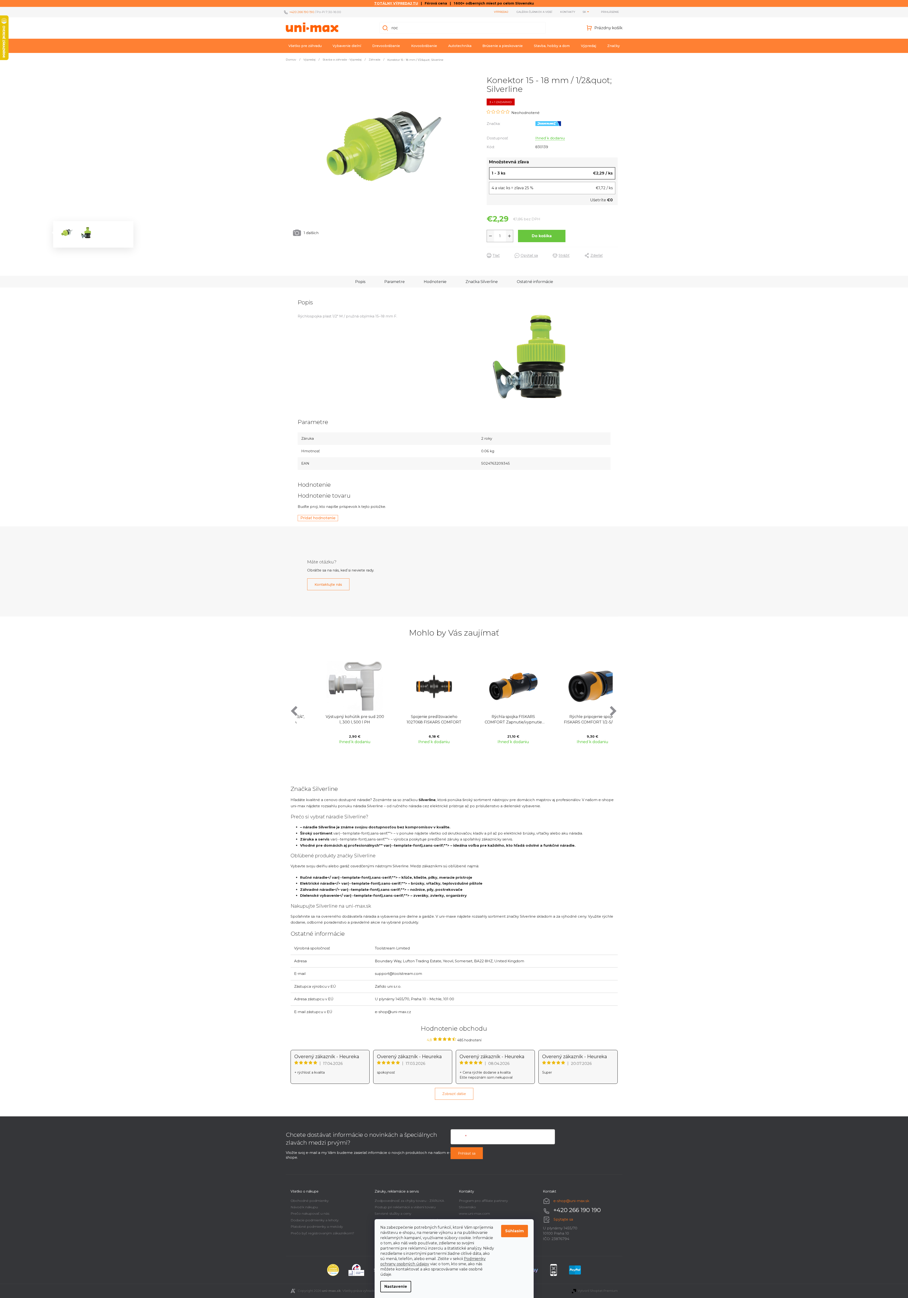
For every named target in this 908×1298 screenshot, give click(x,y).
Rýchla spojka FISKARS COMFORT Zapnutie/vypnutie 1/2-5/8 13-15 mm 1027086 (493, 719)
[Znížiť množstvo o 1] (490, 236)
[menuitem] (305, 46)
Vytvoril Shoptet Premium (598, 1291)
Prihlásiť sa (466, 1153)
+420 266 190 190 (301, 12)
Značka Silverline (482, 281)
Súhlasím (514, 1231)
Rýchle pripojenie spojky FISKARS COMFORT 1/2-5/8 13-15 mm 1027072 (573, 719)
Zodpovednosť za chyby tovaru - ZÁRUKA (409, 1201)
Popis (360, 281)
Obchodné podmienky (310, 1201)
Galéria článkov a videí (534, 12)
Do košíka (542, 236)
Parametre (394, 281)
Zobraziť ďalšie (454, 1094)
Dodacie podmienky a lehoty (315, 1220)
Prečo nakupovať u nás (310, 1213)
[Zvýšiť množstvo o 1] (509, 236)
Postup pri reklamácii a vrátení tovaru (405, 1207)
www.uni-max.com (474, 1213)
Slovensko (467, 1207)
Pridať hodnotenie (317, 518)
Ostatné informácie (535, 281)
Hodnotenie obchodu (454, 1028)
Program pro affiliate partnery (483, 1201)
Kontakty (567, 12)
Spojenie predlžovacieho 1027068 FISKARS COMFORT (414, 719)
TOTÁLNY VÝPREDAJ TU (396, 3)
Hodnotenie (435, 281)
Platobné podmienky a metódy (317, 1226)
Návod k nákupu (304, 1207)
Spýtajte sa (563, 1219)
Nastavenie (395, 1286)
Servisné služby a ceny (393, 1213)
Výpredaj (501, 12)
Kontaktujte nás (328, 584)
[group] (335, 703)
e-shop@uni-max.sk (571, 1201)
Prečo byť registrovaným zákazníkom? (322, 1233)
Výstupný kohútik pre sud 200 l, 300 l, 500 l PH (335, 719)
